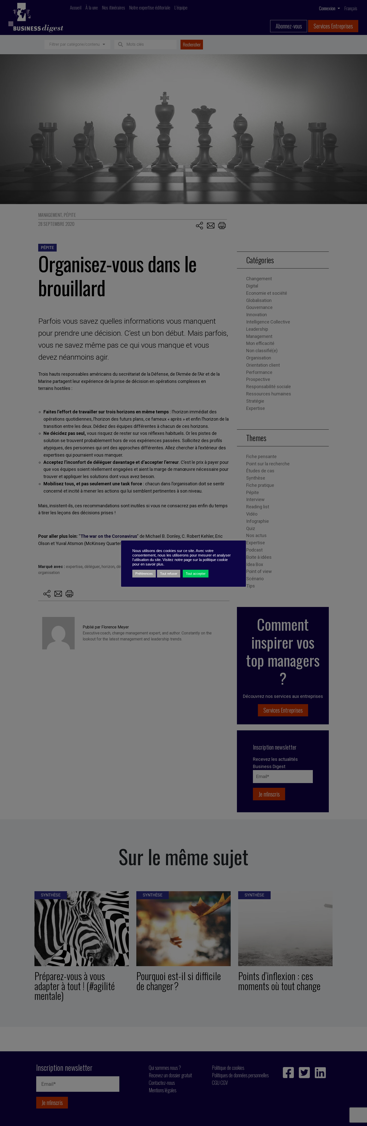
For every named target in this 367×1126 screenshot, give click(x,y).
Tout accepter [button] (195, 573)
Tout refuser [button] (168, 573)
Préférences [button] (144, 573)
